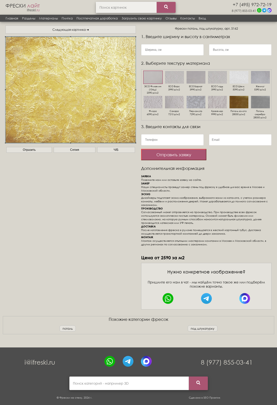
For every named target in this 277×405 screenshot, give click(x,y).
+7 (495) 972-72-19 (252, 4)
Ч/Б (116, 149)
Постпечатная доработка (97, 18)
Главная (12, 18)
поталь (68, 328)
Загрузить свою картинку (142, 18)
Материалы (48, 18)
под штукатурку (202, 328)
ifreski (33, 10)
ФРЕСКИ (22, 5)
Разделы (28, 18)
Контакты (187, 18)
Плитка (67, 18)
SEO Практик (212, 397)
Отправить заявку (173, 154)
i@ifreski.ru (39, 362)
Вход (202, 18)
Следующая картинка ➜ (70, 30)
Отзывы (171, 18)
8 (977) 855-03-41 (244, 11)
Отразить (29, 149)
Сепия (74, 149)
